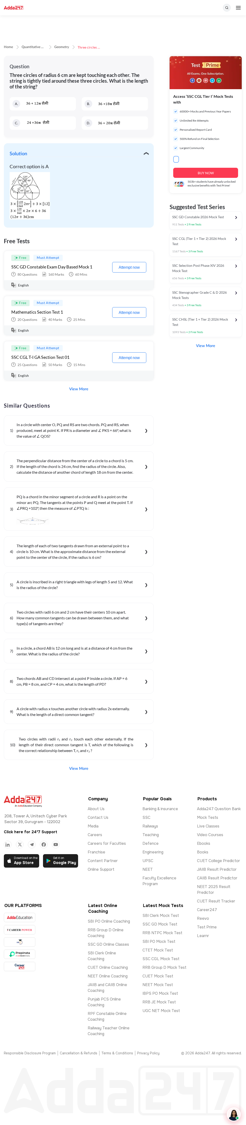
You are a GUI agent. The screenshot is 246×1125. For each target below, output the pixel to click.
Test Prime (207, 927)
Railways (150, 826)
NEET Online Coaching (108, 976)
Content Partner (103, 860)
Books (202, 852)
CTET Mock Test (157, 950)
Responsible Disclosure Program (30, 1053)
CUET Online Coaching (108, 967)
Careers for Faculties (107, 843)
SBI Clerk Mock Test (160, 915)
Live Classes (208, 826)
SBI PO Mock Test (158, 941)
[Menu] (238, 8)
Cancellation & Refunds (78, 1053)
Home (8, 47)
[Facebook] (44, 844)
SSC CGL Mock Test (160, 958)
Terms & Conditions (117, 1053)
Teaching (150, 834)
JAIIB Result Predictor (217, 869)
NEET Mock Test (157, 984)
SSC (146, 817)
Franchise (96, 852)
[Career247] (19, 966)
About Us (96, 808)
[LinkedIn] (8, 844)
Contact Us (98, 817)
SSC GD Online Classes (108, 944)
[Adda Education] (19, 917)
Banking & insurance (160, 808)
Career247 (207, 909)
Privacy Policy (148, 1053)
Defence (150, 843)
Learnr (203, 935)
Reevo (203, 918)
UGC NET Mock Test (161, 1010)
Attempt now (129, 267)
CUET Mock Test (157, 976)
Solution (18, 153)
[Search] (227, 8)
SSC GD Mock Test (159, 924)
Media (93, 826)
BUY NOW (206, 173)
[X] (20, 844)
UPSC (147, 860)
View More (78, 389)
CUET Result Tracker (216, 901)
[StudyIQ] (19, 942)
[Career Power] (19, 929)
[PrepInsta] (19, 954)
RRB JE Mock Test (159, 1002)
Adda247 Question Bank (219, 808)
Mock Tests (207, 817)
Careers (95, 834)
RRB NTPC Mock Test (162, 932)
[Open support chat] (234, 1114)
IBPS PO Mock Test (160, 993)
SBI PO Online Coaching (109, 921)
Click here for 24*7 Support (30, 831)
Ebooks (203, 843)
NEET (147, 869)
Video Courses (210, 834)
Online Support (101, 869)
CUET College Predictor (218, 860)
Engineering (152, 852)
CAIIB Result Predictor (217, 878)
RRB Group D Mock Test (164, 967)
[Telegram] (32, 844)
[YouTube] (56, 844)
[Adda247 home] (13, 8)
